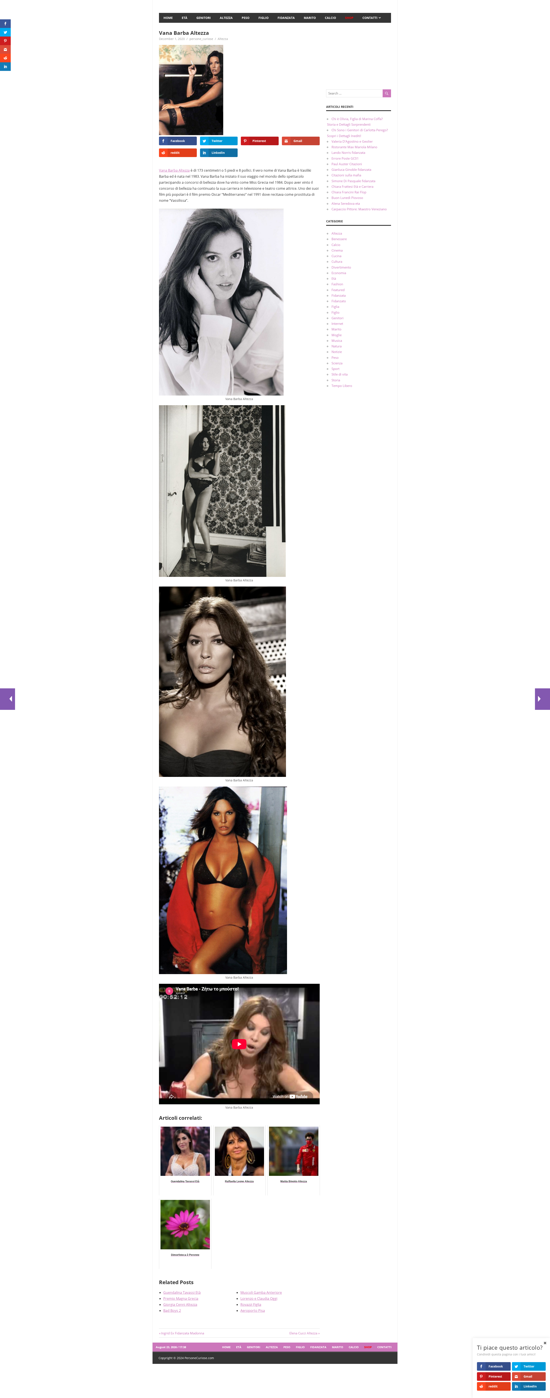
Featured (338, 290)
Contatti (369, 18)
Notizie (337, 352)
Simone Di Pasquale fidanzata (353, 181)
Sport (335, 369)
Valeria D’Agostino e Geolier (352, 141)
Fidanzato (339, 301)
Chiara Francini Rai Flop (349, 192)
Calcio (330, 18)
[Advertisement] (358, 56)
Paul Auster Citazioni (347, 164)
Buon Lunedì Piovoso (347, 198)
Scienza (337, 363)
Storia (336, 380)
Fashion (337, 284)
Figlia (335, 306)
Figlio (263, 18)
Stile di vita (340, 374)
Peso (245, 18)
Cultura (337, 261)
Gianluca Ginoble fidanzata (351, 169)
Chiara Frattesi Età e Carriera (352, 186)
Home (168, 18)
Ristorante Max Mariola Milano (354, 147)
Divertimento (341, 267)
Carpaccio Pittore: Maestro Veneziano (359, 209)
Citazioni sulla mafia (346, 175)
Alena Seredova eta (346, 203)
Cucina (336, 256)
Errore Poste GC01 (345, 158)
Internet (337, 323)
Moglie (337, 335)
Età (184, 18)
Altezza (226, 18)
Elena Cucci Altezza (303, 1333)
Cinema (337, 250)
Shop (349, 18)
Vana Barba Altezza (174, 170)
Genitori (203, 18)
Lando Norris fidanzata (348, 152)
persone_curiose (201, 39)
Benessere (339, 239)
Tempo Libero (342, 385)
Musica (337, 340)
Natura (337, 346)
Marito (310, 18)
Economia (339, 273)
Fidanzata (286, 18)
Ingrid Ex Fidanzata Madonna (182, 1333)
